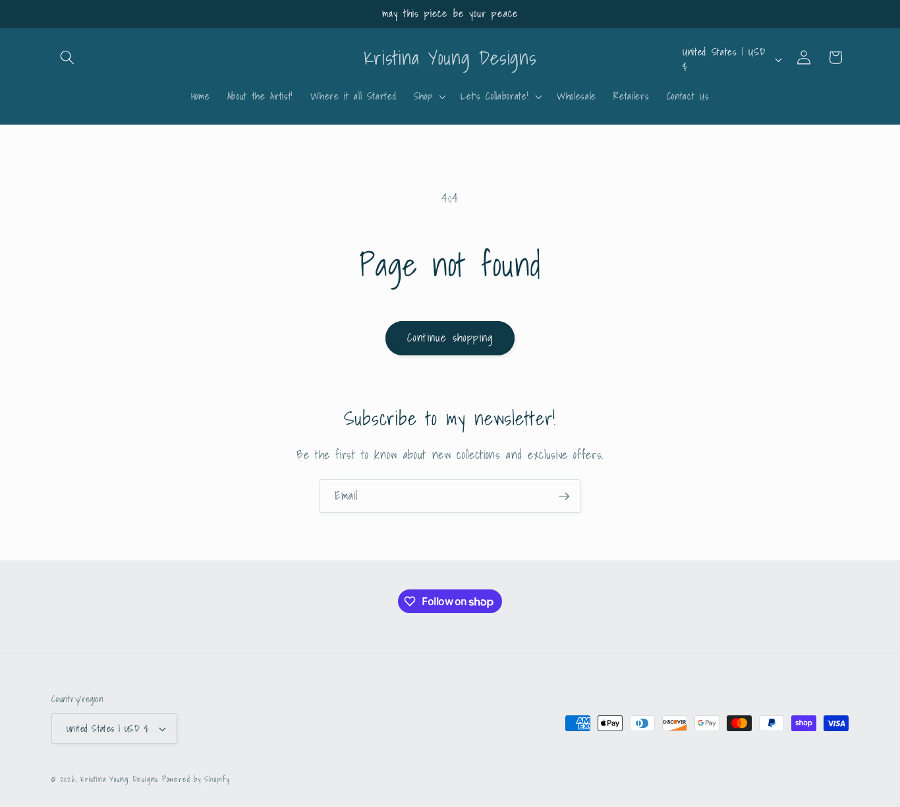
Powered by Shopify (195, 779)
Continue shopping (450, 337)
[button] (67, 57)
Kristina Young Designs (121, 779)
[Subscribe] (564, 496)
